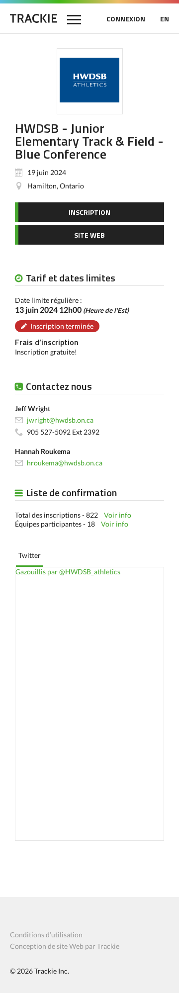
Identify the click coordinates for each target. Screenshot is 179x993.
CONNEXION (125, 18)
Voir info (117, 515)
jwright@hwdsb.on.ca (60, 420)
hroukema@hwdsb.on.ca (64, 462)
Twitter (29, 555)
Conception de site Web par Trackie (64, 946)
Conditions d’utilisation (46, 934)
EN (164, 18)
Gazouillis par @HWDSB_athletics (67, 571)
